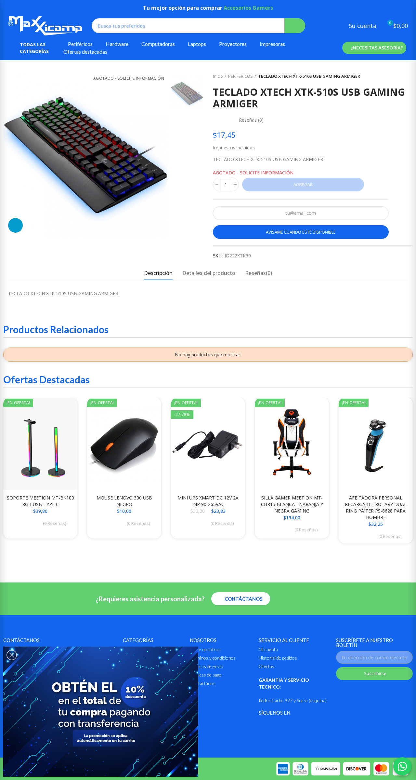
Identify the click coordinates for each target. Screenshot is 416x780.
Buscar (294, 25)
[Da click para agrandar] (15, 225)
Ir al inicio (399, 76)
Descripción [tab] (158, 273)
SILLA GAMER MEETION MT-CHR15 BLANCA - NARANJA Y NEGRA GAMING (292, 504)
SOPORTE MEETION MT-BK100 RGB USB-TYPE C (40, 501)
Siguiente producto (408, 76)
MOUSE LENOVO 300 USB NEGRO (124, 501)
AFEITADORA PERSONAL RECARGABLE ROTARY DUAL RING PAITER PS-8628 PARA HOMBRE (376, 507)
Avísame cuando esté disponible (301, 232)
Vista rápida (61, 409)
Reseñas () (251, 120)
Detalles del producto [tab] (208, 273)
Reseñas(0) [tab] (258, 273)
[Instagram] (279, 726)
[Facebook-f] (263, 726)
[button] (374, 48)
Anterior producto (391, 76)
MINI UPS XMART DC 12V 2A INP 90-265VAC (208, 501)
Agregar (303, 184)
